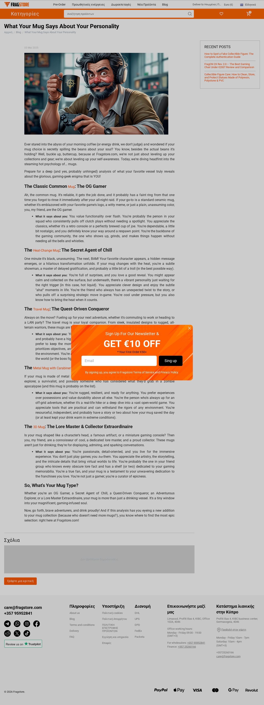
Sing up (171, 361)
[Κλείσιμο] (189, 328)
